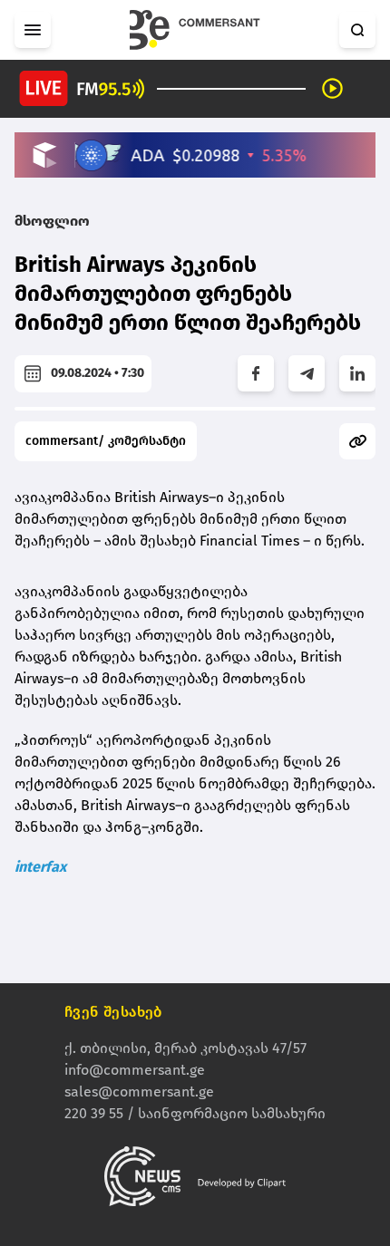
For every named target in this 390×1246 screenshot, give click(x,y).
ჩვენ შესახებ (113, 1011)
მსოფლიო (52, 220)
